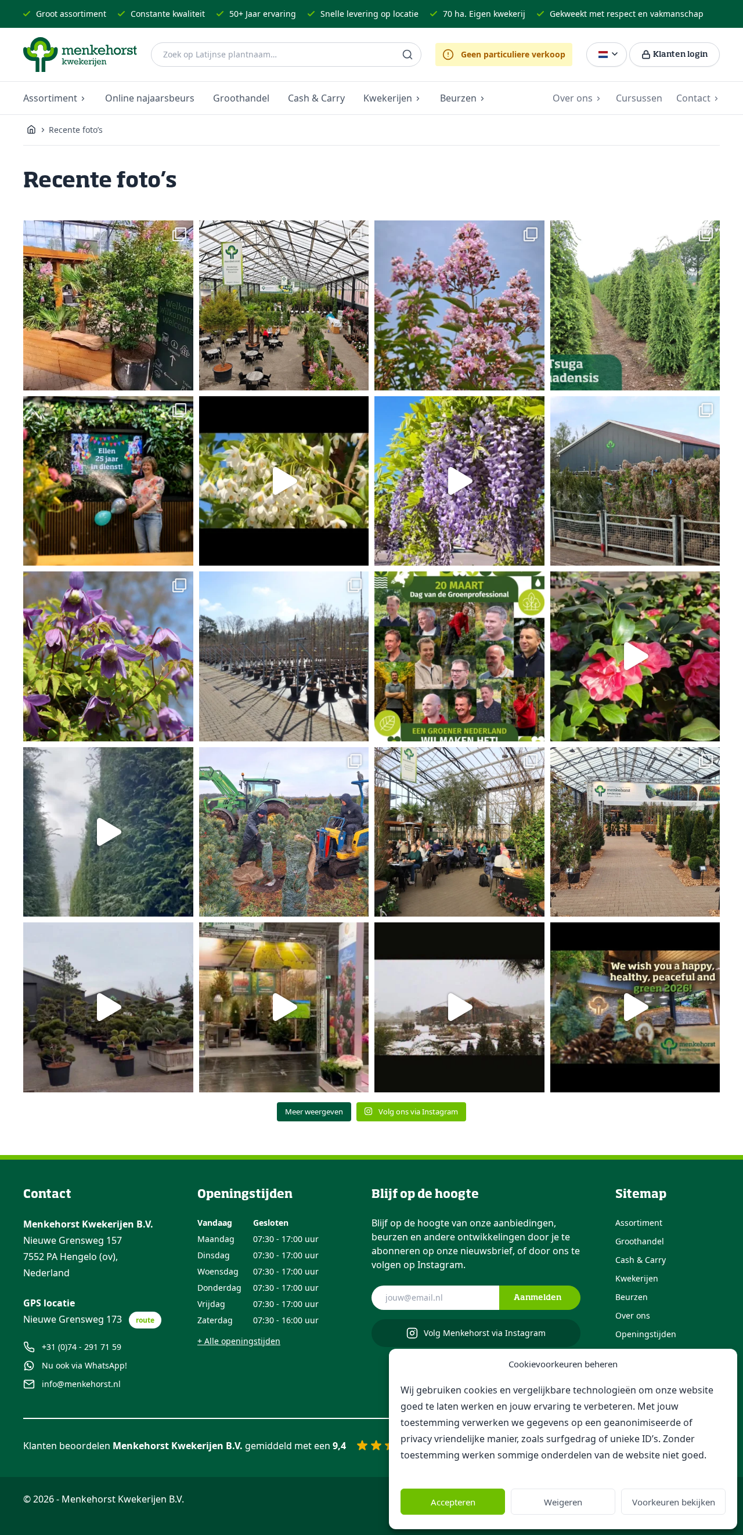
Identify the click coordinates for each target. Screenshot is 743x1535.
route (145, 1320)
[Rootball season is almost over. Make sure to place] (635, 481)
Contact (693, 98)
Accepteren (453, 1502)
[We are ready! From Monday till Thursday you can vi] (108, 1007)
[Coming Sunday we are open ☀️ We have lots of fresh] (635, 656)
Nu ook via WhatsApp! (84, 1365)
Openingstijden (645, 1333)
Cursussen (639, 98)
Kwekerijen (387, 98)
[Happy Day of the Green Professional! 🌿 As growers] (459, 656)
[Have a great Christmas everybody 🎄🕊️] (635, 1007)
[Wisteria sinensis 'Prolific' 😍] (459, 481)
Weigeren (563, 1502)
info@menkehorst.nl (81, 1383)
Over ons (573, 98)
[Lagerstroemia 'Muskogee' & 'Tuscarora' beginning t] (459, 305)
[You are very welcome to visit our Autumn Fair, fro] (108, 305)
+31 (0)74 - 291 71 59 (81, 1346)
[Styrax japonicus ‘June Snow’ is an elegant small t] (284, 481)
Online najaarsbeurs (149, 98)
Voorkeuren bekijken (673, 1502)
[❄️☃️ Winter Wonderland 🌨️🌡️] (459, 1007)
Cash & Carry (316, 98)
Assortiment (50, 98)
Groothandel (241, 98)
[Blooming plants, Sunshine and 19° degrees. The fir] (108, 656)
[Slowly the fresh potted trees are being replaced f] (284, 656)
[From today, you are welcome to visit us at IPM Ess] (284, 1007)
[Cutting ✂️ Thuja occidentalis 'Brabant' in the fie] (108, 832)
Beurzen (458, 98)
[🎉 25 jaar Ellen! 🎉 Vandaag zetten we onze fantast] (108, 481)
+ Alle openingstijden (238, 1340)
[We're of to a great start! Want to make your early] (459, 832)
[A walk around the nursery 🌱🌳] (635, 305)
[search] (407, 54)
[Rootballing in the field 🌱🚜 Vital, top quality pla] (284, 832)
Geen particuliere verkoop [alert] (513, 54)
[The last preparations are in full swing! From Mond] (284, 305)
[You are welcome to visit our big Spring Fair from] (635, 832)
